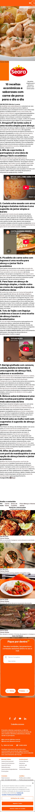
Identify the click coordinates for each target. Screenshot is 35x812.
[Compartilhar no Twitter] (12, 478)
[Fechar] (33, 783)
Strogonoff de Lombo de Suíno (11, 130)
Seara (33, 504)
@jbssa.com (5, 741)
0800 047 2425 (8, 745)
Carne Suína (7, 504)
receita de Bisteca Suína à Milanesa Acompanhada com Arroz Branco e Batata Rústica (16, 406)
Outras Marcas (23, 761)
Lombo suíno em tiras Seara (23, 133)
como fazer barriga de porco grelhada (17, 387)
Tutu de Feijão (5, 321)
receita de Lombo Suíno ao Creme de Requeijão (16, 292)
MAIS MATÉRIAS (17, 636)
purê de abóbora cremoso (19, 392)
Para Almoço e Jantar (25, 504)
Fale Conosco (5, 778)
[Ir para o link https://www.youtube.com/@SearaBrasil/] (20, 718)
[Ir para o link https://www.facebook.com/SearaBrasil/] (9, 718)
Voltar (12, 691)
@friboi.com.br (15, 739)
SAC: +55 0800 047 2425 (8, 780)
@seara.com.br (15, 741)
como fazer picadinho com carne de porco (17, 271)
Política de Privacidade (14, 794)
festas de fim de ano (23, 443)
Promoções (4, 771)
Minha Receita (5, 767)
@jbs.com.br (5, 739)
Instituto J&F (23, 765)
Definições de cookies (17, 798)
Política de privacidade (26, 780)
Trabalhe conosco (17, 724)
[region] (17, 796)
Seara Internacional (7, 761)
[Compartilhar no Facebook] (11, 478)
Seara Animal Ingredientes (9, 769)
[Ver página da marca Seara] (19, 71)
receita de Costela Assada (10, 214)
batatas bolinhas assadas (10, 146)
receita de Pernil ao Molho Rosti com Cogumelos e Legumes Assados (14, 429)
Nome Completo (14, 657)
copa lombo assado (14, 163)
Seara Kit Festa (6, 765)
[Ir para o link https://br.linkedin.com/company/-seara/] (25, 719)
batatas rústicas (11, 225)
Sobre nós (22, 767)
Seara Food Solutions (7, 763)
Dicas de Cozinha (14, 504)
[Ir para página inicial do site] (17, 713)
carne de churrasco (22, 469)
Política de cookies (25, 778)
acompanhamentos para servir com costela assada (17, 226)
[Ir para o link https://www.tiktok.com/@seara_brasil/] (15, 718)
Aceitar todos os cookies (17, 808)
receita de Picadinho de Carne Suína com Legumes (16, 269)
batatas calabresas (6, 448)
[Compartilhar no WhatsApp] (14, 478)
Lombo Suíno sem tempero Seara (16, 298)
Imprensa (22, 763)
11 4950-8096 (23, 745)
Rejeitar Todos (17, 803)
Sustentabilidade (24, 769)
